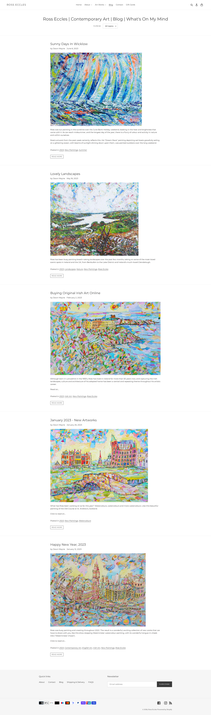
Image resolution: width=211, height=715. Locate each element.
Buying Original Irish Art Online (75, 293)
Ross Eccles (16, 4)
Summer (83, 150)
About (42, 682)
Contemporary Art (73, 648)
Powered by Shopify (164, 709)
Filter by (97, 26)
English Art (87, 648)
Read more (57, 156)
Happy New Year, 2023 (68, 545)
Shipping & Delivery (76, 682)
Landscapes (70, 269)
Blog (61, 682)
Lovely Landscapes (65, 174)
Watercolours (85, 521)
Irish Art (68, 396)
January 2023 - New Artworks (73, 420)
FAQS (91, 682)
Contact (51, 682)
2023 (61, 150)
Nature (79, 269)
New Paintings (71, 150)
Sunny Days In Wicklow (69, 44)
